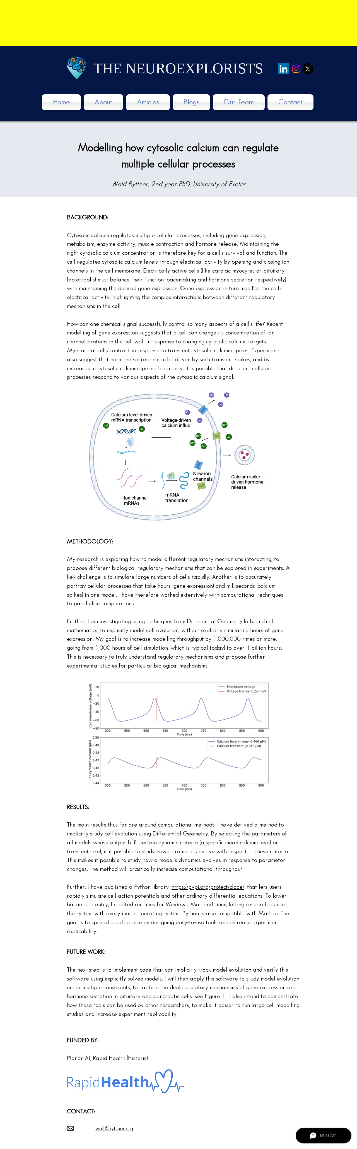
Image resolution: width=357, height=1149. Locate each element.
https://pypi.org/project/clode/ (208, 887)
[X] (308, 68)
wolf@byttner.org (114, 1128)
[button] (148, 102)
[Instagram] (296, 68)
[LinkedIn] (283, 68)
